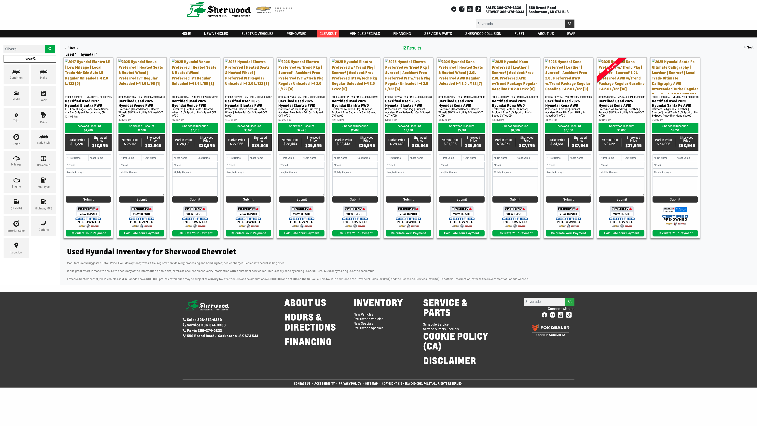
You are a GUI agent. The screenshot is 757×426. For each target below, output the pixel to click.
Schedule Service (436, 324)
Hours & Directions (310, 322)
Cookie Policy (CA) (455, 341)
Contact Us (302, 383)
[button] (186, 34)
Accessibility (324, 383)
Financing (308, 342)
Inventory (378, 303)
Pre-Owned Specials (368, 328)
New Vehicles (363, 314)
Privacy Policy (350, 383)
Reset (28, 59)
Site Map (371, 383)
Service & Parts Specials (441, 329)
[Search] (569, 24)
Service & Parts (445, 308)
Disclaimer (449, 361)
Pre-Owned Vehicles (368, 319)
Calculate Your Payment (88, 233)
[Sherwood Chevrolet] (219, 9)
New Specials (363, 323)
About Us (305, 303)
